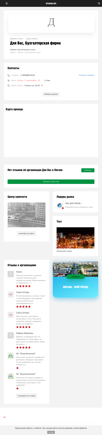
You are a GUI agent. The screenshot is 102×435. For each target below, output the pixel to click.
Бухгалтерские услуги (26, 49)
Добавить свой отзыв (51, 182)
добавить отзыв (16, 38)
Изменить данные (51, 94)
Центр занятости (17, 197)
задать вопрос (32, 38)
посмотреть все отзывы (26, 396)
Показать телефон (86, 75)
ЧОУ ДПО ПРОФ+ (73, 203)
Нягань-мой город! (64, 251)
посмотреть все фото (26, 233)
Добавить (87, 170)
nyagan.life (51, 3)
